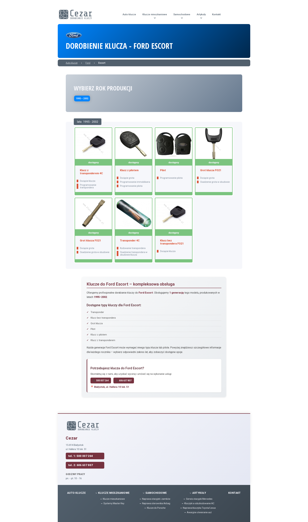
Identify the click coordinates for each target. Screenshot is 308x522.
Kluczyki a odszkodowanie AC (199, 503)
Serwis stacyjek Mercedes (199, 499)
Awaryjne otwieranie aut (199, 512)
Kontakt (234, 492)
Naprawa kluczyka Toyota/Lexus (199, 508)
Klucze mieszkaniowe (114, 499)
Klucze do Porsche (156, 508)
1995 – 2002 (82, 98)
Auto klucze (76, 492)
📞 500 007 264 (101, 380)
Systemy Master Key (113, 503)
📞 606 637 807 (124, 380)
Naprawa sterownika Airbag (156, 503)
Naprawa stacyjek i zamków (156, 499)
